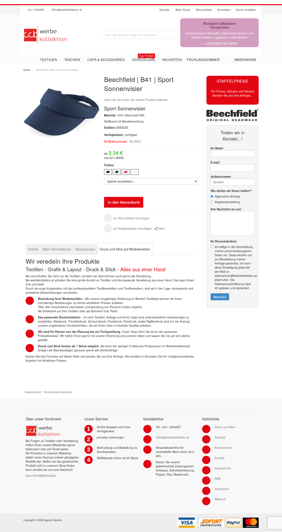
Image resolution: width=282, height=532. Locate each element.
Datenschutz (33, 392)
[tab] (33, 249)
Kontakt (219, 458)
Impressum (221, 489)
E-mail (215, 162)
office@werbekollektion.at (66, 10)
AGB (217, 478)
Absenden (219, 297)
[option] (108, 172)
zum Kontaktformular (41, 475)
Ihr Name (217, 148)
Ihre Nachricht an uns (226, 209)
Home (26, 69)
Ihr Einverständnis (223, 241)
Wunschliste (204, 10)
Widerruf (220, 499)
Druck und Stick (224, 427)
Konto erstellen (246, 10)
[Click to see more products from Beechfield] (232, 115)
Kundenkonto (223, 447)
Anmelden (224, 10)
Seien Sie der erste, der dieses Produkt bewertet (135, 100)
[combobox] (141, 35)
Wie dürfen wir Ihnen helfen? (231, 191)
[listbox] (150, 172)
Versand (219, 437)
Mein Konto (183, 10)
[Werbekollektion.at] (60, 35)
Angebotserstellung (227, 202)
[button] (126, 218)
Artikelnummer (221, 176)
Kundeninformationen (58, 392)
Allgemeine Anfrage (227, 196)
